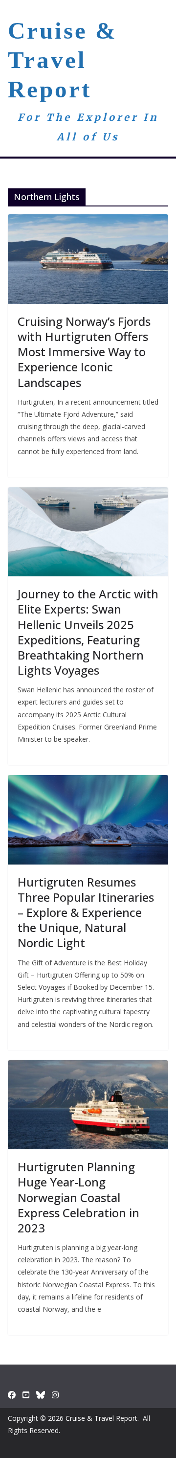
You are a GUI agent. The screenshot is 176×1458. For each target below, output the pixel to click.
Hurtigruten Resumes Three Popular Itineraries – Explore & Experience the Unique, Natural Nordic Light (86, 912)
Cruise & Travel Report (62, 60)
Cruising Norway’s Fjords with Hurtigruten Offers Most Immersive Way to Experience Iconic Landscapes (84, 351)
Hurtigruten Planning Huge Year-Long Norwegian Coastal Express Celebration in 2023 (78, 1197)
